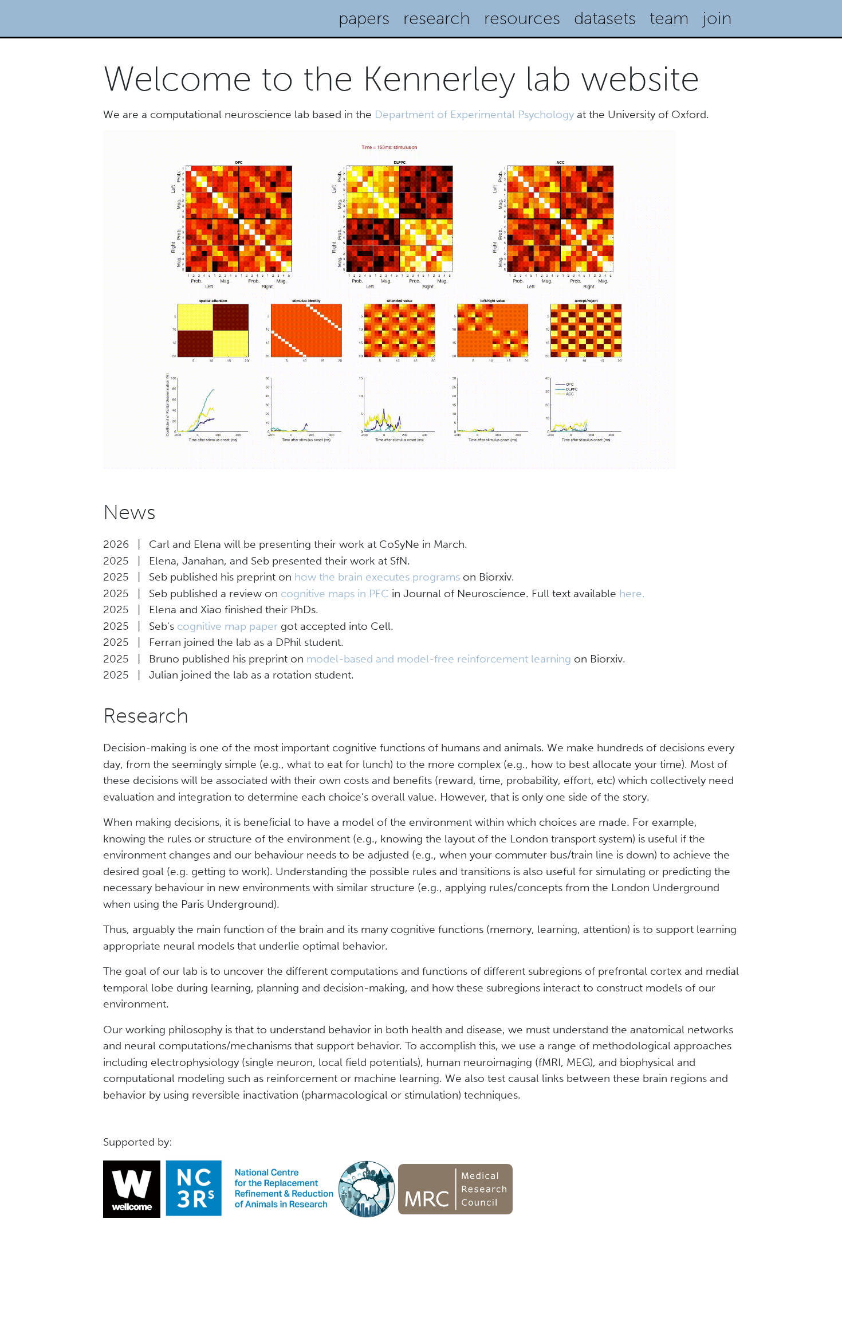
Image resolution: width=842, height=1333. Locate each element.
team (669, 18)
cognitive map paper (227, 626)
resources (522, 18)
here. (632, 593)
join (717, 18)
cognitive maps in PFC (335, 593)
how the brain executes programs (377, 576)
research (436, 18)
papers (364, 18)
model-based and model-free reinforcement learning (438, 658)
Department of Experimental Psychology (474, 114)
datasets (605, 18)
